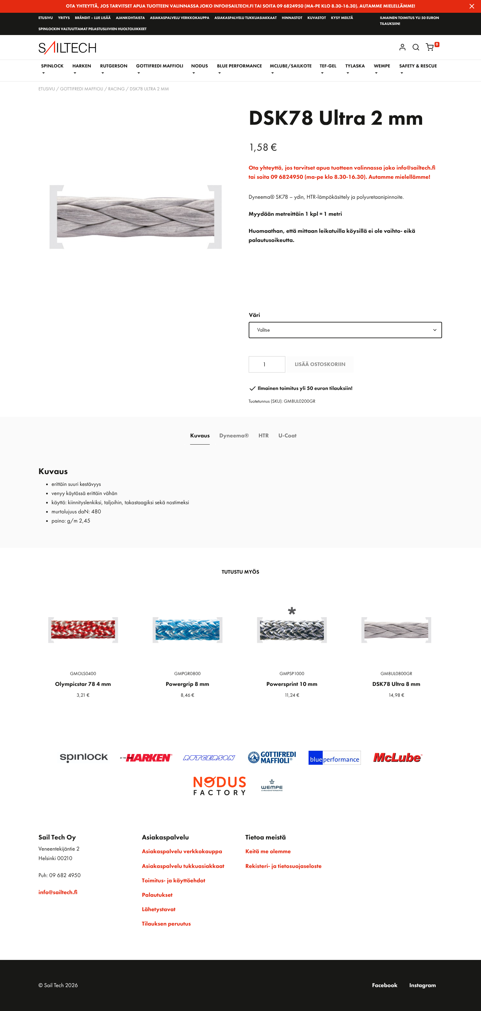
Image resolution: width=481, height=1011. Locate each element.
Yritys (64, 18)
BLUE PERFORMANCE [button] (239, 66)
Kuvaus (200, 435)
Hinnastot (292, 18)
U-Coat (287, 435)
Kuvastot (317, 18)
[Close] (472, 6)
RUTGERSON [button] (114, 66)
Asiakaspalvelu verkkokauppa (179, 18)
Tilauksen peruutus (166, 924)
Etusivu (46, 18)
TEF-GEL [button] (328, 66)
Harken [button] (81, 66)
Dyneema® (234, 435)
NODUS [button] (199, 66)
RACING (116, 89)
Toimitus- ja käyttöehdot (173, 880)
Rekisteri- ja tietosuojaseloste (283, 866)
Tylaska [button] (355, 66)
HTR (263, 435)
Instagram (422, 985)
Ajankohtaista (130, 18)
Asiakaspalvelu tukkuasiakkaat (246, 18)
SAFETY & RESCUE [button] (418, 66)
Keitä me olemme (268, 851)
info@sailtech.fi (58, 892)
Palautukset (157, 895)
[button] (416, 47)
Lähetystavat (158, 909)
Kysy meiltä (342, 18)
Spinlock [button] (52, 66)
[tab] (200, 436)
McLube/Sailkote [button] (291, 66)
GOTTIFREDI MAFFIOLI (81, 89)
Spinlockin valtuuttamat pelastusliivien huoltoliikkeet (93, 29)
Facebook (385, 985)
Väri (254, 315)
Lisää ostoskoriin (320, 364)
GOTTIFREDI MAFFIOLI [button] (159, 66)
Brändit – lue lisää (93, 18)
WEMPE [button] (382, 66)
